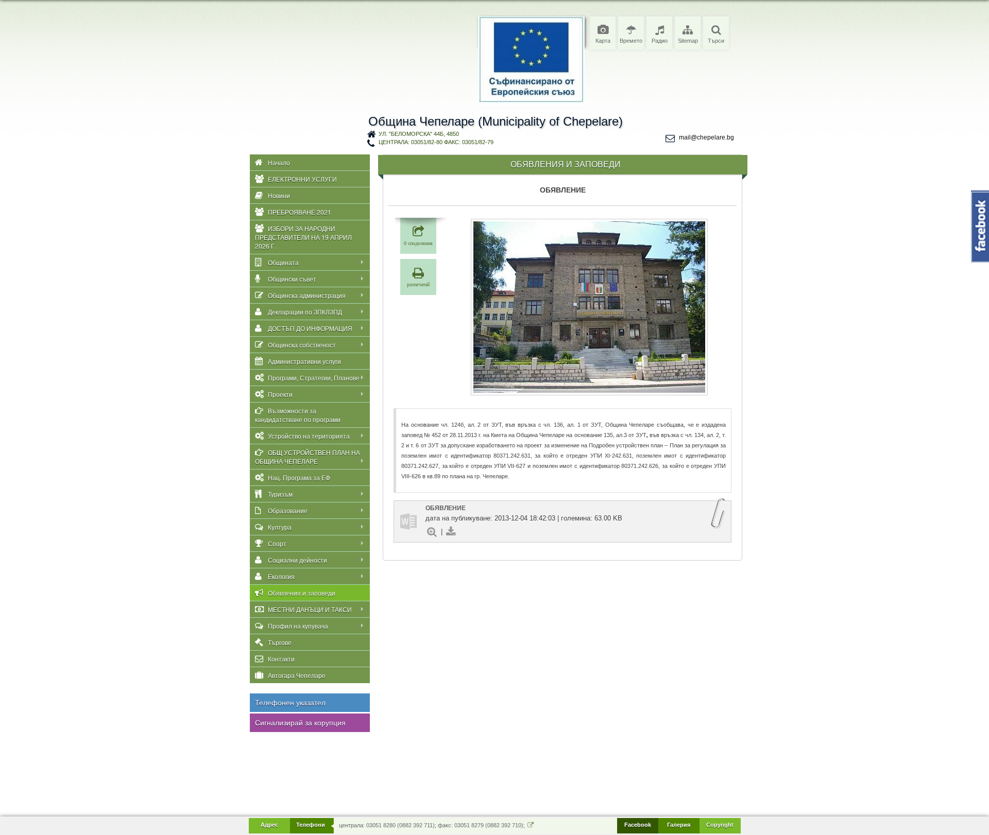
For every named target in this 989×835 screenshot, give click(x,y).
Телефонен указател (290, 703)
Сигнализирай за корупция (300, 723)
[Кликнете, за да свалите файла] (451, 532)
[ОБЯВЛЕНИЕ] (589, 307)
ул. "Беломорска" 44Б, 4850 (419, 134)
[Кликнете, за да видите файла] (408, 521)
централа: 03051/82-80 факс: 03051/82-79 (436, 142)
